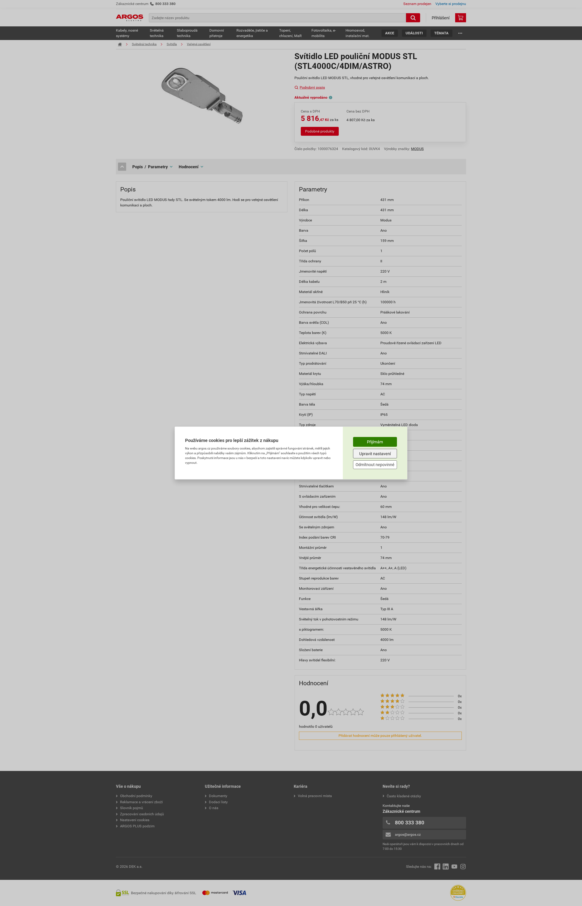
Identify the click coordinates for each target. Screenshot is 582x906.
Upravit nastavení (375, 453)
